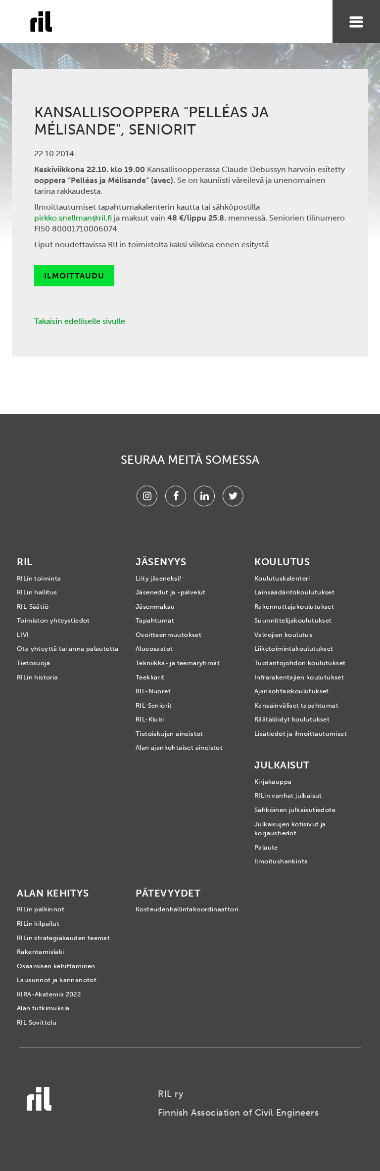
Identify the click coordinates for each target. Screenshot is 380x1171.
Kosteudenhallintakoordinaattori (187, 909)
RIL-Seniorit (154, 705)
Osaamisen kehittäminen (56, 966)
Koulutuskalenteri (282, 578)
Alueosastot (154, 648)
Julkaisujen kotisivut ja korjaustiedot (290, 828)
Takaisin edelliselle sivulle (79, 321)
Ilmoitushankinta (281, 861)
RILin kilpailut (38, 923)
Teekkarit (150, 677)
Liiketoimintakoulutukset (293, 648)
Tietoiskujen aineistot (169, 733)
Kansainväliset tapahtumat (296, 705)
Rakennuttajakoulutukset (294, 606)
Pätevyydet (168, 893)
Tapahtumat (155, 620)
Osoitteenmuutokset (168, 634)
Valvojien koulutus (283, 634)
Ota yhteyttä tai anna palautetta (68, 648)
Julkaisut (282, 765)
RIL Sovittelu (36, 1022)
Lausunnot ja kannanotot (56, 980)
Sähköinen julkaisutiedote (294, 809)
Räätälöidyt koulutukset (292, 719)
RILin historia (37, 677)
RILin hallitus (37, 592)
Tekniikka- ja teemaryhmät (178, 663)
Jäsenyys (161, 562)
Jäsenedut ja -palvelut (171, 592)
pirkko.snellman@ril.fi (73, 218)
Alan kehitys (53, 893)
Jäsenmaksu (155, 606)
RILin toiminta (39, 578)
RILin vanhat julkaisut (288, 795)
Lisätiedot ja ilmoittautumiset (300, 733)
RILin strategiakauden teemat (63, 938)
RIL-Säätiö (32, 606)
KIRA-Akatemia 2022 (49, 994)
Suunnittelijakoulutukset (293, 620)
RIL (25, 562)
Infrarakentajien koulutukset (299, 677)
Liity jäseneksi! (158, 578)
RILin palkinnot (40, 909)
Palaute (266, 847)
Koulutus (282, 562)
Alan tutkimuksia (43, 1008)
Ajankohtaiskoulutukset (291, 691)
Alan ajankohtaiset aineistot (179, 747)
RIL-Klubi (150, 719)
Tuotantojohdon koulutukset (299, 663)
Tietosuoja (33, 663)
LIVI (23, 634)
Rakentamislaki (40, 951)
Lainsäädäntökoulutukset (294, 592)
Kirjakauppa (272, 781)
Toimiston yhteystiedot (53, 620)
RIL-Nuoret (153, 691)
